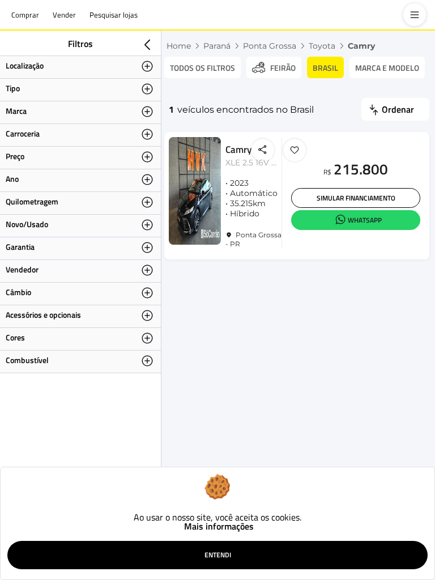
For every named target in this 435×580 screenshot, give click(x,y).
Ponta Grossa (269, 46)
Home (179, 46)
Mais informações (219, 526)
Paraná (217, 46)
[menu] (414, 14)
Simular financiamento (356, 198)
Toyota (322, 46)
